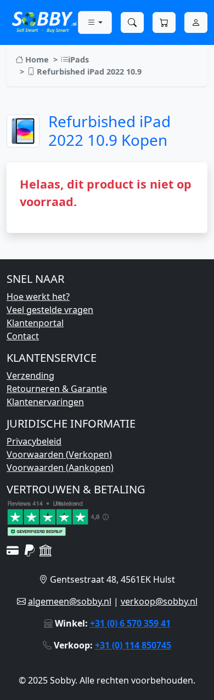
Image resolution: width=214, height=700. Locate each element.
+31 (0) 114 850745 (133, 645)
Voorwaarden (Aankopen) (60, 468)
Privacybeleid (34, 441)
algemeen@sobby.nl (69, 601)
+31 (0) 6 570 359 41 (130, 623)
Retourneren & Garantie (57, 389)
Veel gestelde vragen (50, 310)
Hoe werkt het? (38, 297)
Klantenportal (35, 323)
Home (36, 59)
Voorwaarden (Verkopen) (59, 454)
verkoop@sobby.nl (159, 601)
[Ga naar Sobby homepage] (44, 21)
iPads (78, 59)
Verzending (30, 375)
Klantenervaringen (45, 402)
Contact (23, 336)
